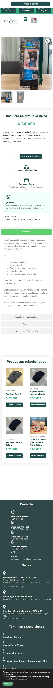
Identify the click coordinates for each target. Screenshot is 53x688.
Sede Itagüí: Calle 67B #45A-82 (18, 596)
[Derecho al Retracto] (3, 634)
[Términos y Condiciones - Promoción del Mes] (3, 658)
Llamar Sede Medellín (26, 9)
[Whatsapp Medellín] (13, 532)
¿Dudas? (10, 203)
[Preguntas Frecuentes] (3, 650)
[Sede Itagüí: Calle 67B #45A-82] (4, 592)
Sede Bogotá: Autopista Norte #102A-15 (22, 611)
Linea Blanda (15, 220)
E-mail (14, 557)
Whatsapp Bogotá (19, 547)
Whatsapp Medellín (19, 537)
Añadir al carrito (30, 156)
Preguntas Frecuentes (13, 653)
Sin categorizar (34, 220)
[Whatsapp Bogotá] (13, 542)
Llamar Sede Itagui (8, 9)
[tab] (26, 232)
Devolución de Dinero (13, 645)
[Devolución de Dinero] (3, 642)
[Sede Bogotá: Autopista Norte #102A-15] (4, 607)
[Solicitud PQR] (3, 666)
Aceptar (8, 684)
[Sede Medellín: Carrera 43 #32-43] (4, 573)
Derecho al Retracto (12, 637)
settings (23, 679)
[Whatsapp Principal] (13, 522)
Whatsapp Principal (20, 527)
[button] (25, 19)
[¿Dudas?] (8, 197)
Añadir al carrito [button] (14, 405)
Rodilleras (24, 220)
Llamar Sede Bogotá (43, 9)
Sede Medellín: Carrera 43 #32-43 (19, 577)
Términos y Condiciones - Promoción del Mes (25, 661)
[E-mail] (13, 552)
